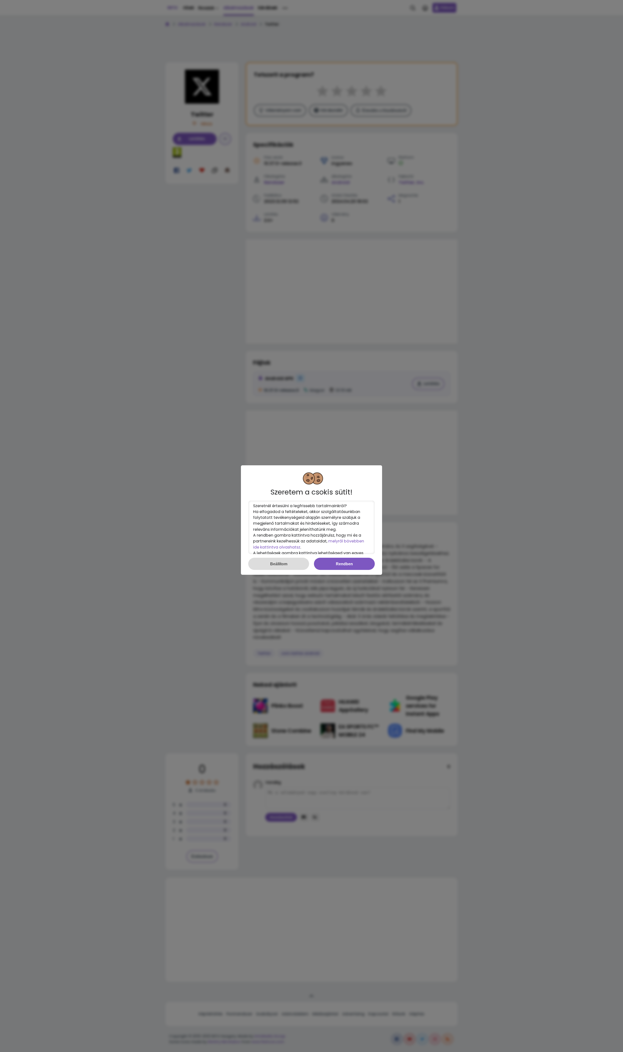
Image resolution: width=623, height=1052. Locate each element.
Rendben (344, 564)
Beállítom (278, 564)
